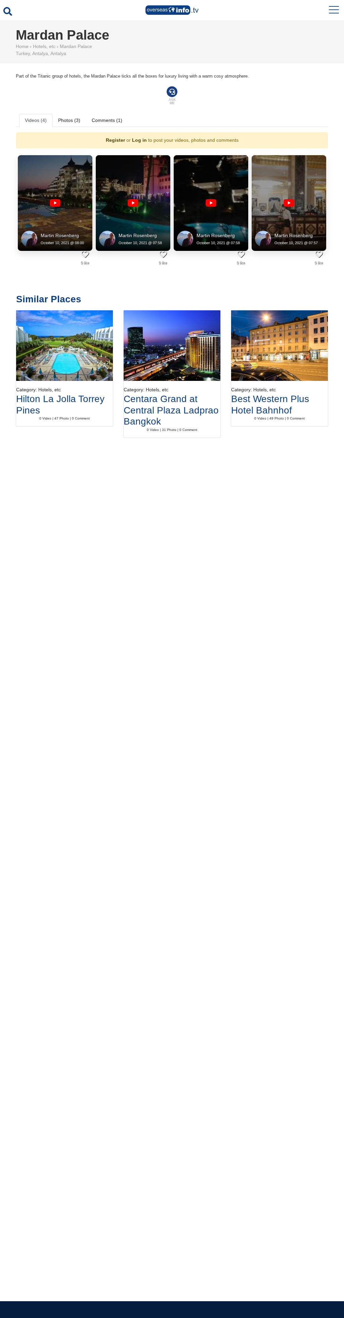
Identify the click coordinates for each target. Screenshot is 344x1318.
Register (115, 140)
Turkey (23, 53)
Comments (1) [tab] (107, 120)
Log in (139, 140)
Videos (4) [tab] (36, 120)
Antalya (40, 53)
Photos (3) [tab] (69, 120)
